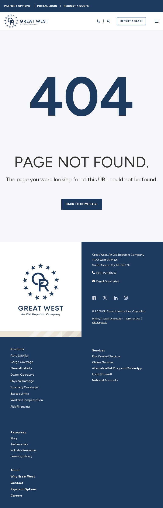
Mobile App (134, 368)
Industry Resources (24, 450)
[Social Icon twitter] (105, 298)
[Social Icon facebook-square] (95, 298)
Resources (18, 432)
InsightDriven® (102, 374)
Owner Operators (22, 374)
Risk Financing (20, 406)
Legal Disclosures (112, 318)
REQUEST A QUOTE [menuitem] (76, 6)
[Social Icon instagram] (124, 298)
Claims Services (102, 362)
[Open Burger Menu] (156, 21)
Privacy (96, 318)
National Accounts (105, 380)
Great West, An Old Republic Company (118, 255)
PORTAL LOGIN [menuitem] (47, 6)
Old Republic (99, 322)
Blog (14, 438)
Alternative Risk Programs (109, 368)
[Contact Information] (98, 20)
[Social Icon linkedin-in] (116, 298)
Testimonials (19, 444)
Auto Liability (19, 355)
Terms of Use (133, 318)
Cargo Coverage (22, 362)
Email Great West (107, 281)
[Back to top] (155, 500)
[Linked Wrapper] (41, 289)
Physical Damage (22, 381)
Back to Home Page (81, 204)
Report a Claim (131, 20)
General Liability (21, 368)
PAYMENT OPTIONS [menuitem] (17, 6)
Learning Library (21, 456)
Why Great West (23, 476)
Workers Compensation (27, 400)
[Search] (109, 21)
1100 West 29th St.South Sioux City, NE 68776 (111, 262)
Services (98, 350)
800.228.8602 (106, 273)
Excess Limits (20, 394)
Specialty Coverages (25, 387)
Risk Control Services (106, 356)
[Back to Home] (26, 25)
